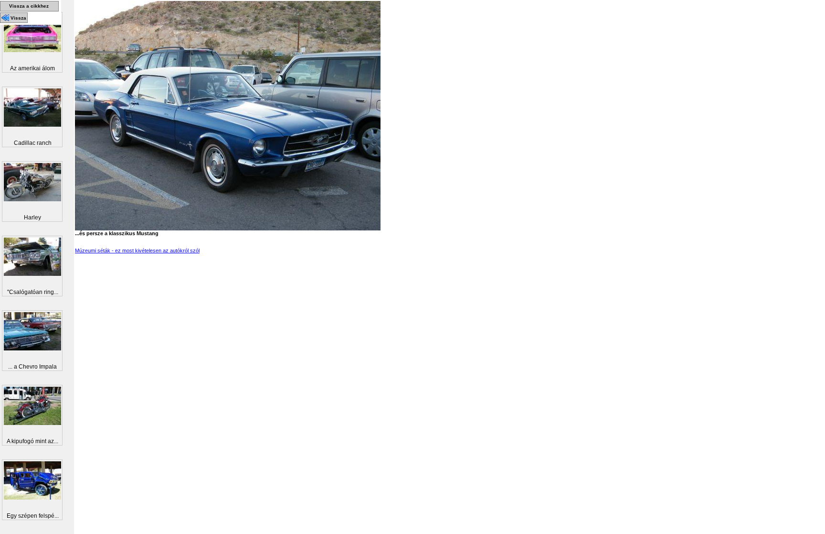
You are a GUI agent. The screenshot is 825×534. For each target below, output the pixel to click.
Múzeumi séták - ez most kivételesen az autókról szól (137, 250)
